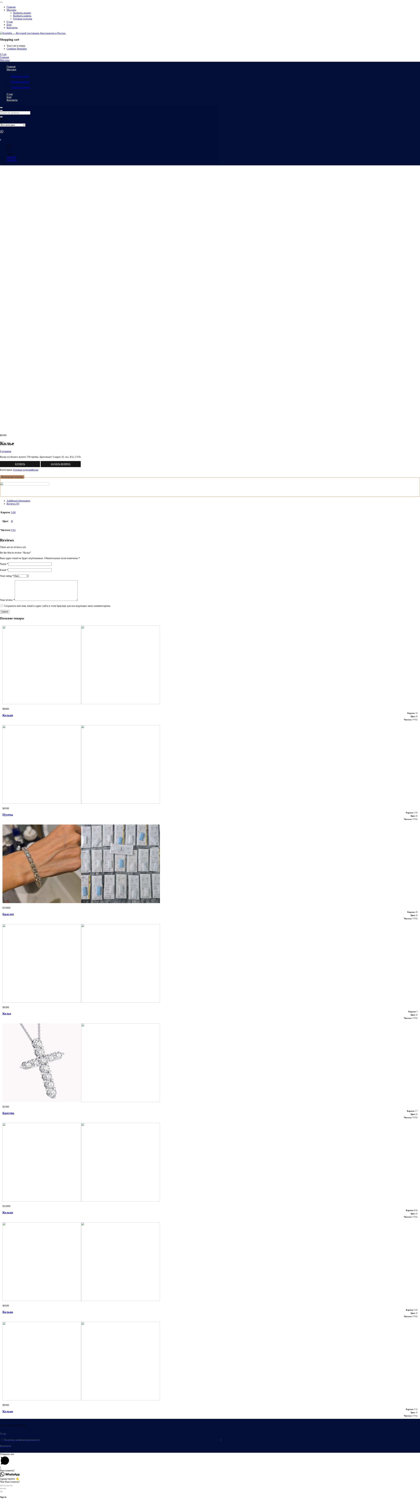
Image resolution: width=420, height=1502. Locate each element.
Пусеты (7, 814)
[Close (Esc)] (1, 1485)
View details (6, 429)
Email (4, 570)
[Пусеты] (81, 802)
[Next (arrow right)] (4, 1488)
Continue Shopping (17, 48)
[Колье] (81, 1001)
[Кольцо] (81, 703)
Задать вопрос (61, 464)
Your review (7, 600)
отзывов (5, 451)
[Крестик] (81, 1101)
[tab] (213, 500)
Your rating (7, 576)
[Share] (4, 1485)
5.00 (13, 512)
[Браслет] (81, 902)
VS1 (13, 530)
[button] (12, 477)
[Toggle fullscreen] (8, 1485)
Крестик (8, 1113)
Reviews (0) (13, 503)
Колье (35, 469)
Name (4, 564)
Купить (20, 464)
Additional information (18, 500)
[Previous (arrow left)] (1, 1488)
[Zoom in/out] (11, 1485)
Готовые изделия (22, 469)
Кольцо (7, 715)
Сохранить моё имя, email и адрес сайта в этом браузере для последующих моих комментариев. (57, 605)
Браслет (8, 914)
